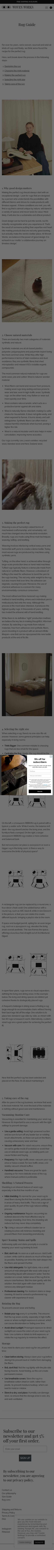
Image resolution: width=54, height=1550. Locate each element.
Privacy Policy (45, 784)
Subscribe (39, 791)
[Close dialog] (51, 756)
